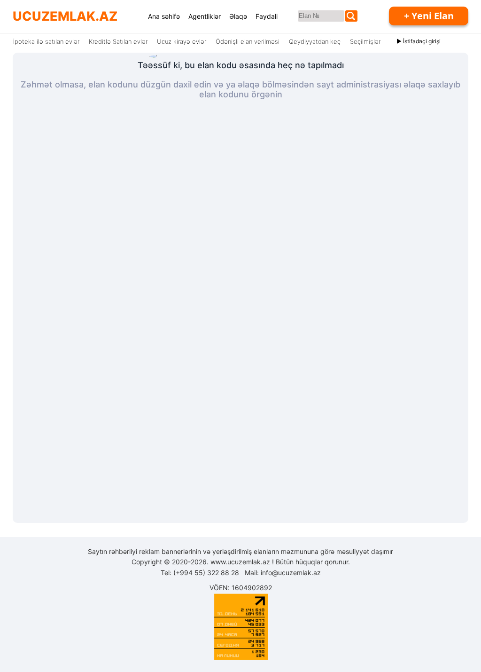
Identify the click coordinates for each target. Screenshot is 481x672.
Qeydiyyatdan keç (315, 41)
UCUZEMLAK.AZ (65, 16)
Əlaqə (238, 16)
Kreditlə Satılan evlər (118, 41)
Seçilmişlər (365, 41)
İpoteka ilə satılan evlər (46, 41)
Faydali (267, 16)
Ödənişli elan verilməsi (247, 41)
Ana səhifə (164, 16)
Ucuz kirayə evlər (181, 41)
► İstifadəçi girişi (418, 41)
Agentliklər (204, 16)
